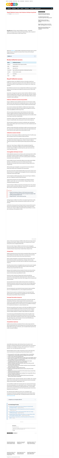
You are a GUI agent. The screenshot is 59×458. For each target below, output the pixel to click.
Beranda (8, 10)
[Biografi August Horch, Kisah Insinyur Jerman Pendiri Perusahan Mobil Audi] (21, 448)
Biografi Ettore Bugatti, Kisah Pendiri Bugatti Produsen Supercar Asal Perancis (31, 453)
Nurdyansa (14, 425)
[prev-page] (34, 433)
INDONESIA (14, 8)
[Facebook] (13, 430)
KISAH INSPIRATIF (38, 8)
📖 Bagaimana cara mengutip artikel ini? (15, 399)
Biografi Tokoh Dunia (12, 10)
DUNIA (18, 8)
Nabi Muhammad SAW (11, 395)
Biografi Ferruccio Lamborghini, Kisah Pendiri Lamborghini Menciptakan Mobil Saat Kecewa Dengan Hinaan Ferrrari (22, 194)
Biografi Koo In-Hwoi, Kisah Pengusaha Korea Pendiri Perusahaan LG (21, 443)
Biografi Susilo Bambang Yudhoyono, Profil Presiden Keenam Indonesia (21, 192)
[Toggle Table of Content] (34, 56)
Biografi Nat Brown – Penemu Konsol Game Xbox (18, 196)
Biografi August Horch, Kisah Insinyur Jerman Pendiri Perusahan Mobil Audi (21, 453)
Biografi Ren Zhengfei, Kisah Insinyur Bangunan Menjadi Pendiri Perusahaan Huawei (11, 443)
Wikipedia (13, 50)
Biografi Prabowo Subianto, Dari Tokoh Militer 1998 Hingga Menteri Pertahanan (45, 24)
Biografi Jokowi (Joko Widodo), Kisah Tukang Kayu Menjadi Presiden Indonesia (44, 28)
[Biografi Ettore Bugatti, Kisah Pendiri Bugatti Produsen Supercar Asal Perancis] (31, 448)
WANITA (22, 8)
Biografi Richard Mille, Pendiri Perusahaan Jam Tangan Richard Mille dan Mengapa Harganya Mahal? (11, 453)
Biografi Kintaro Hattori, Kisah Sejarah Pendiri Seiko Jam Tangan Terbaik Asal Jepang (31, 443)
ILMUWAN (32, 8)
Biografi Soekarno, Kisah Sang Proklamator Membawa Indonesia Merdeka (44, 21)
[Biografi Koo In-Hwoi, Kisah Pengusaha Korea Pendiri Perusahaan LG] (21, 438)
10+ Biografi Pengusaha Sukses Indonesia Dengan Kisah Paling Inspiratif (45, 17)
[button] (52, 8)
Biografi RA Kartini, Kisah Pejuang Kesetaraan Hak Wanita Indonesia (44, 14)
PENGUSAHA (27, 8)
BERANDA (9, 8)
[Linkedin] (14, 430)
